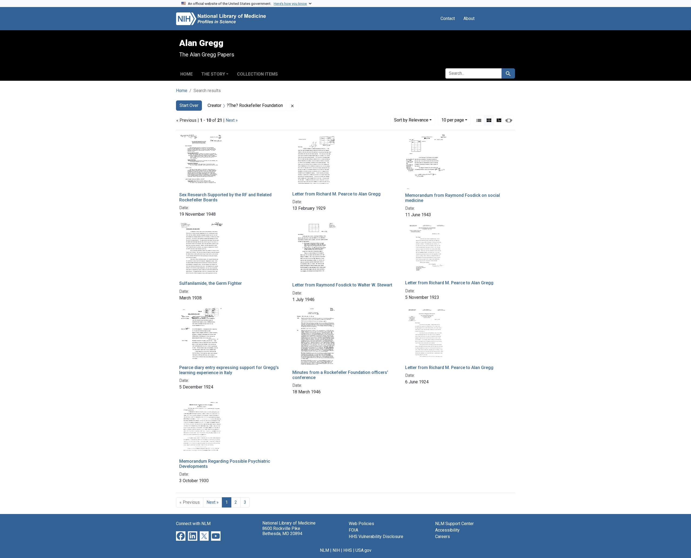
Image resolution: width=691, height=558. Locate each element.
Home (186, 74)
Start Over (188, 105)
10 (452, 120)
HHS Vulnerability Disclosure (376, 536)
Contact (448, 18)
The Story (213, 74)
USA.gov (363, 550)
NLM (324, 550)
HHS (347, 550)
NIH (336, 550)
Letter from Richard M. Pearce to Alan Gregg (336, 194)
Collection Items (257, 74)
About (469, 18)
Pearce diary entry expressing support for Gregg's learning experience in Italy (229, 370)
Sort (411, 120)
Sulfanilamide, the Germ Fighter (210, 283)
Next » (232, 120)
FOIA (353, 530)
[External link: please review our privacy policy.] (180, 535)
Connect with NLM (193, 523)
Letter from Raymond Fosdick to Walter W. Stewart (342, 285)
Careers (442, 536)
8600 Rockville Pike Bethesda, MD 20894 (282, 531)
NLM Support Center (454, 523)
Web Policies (361, 523)
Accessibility (447, 530)
